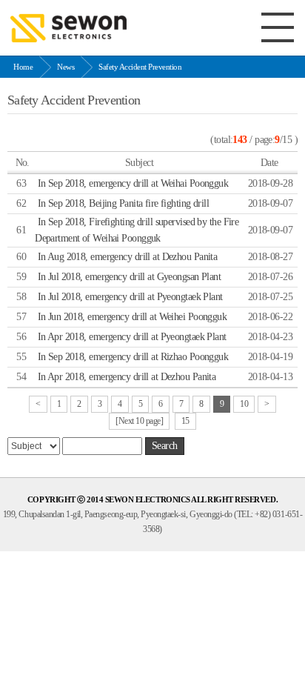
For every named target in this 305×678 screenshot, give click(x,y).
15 (185, 421)
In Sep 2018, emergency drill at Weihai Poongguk (133, 183)
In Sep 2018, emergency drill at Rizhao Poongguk (133, 356)
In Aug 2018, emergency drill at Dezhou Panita (128, 256)
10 (244, 404)
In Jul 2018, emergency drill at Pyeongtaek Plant (130, 296)
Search (165, 445)
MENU (277, 27)
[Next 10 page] (139, 421)
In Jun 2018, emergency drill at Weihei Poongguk (132, 316)
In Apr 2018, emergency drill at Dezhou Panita (127, 376)
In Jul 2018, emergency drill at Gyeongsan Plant (129, 276)
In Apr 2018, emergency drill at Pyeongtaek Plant (132, 336)
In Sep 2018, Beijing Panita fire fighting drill (124, 203)
